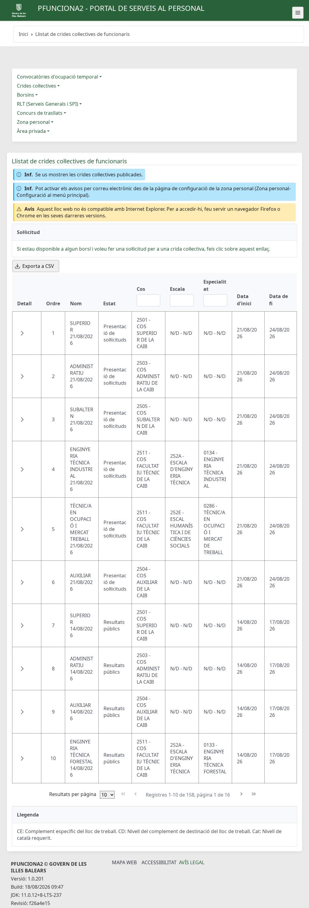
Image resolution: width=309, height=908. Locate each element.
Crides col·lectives (36, 85)
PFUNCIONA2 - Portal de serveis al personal (121, 8)
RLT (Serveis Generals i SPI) (47, 104)
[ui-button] (298, 13)
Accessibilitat (159, 862)
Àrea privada (31, 131)
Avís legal (191, 862)
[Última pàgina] (254, 794)
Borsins (25, 94)
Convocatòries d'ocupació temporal (57, 76)
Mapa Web (124, 862)
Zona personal (33, 122)
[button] (22, 333)
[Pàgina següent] (241, 794)
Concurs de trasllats (39, 113)
